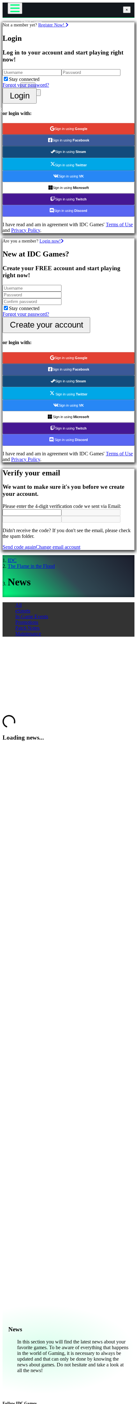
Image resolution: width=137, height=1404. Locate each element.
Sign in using (70, 129)
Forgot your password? (26, 85)
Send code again (19, 547)
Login (20, 95)
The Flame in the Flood (31, 566)
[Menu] (15, 8)
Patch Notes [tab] (27, 628)
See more (12, 706)
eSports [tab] (22, 610)
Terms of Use (119, 224)
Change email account (58, 547)
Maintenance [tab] (28, 633)
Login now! (50, 240)
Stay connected (24, 79)
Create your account (46, 324)
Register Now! (52, 24)
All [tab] (18, 605)
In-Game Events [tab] (31, 616)
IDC (12, 560)
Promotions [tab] (26, 622)
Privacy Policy (25, 230)
